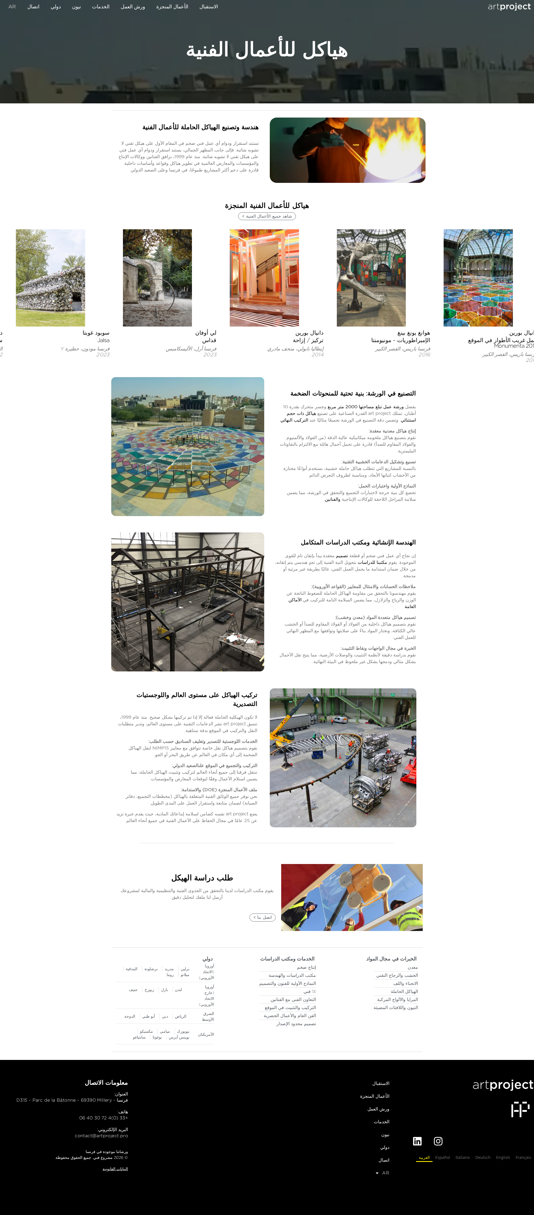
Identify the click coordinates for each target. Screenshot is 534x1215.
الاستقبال (208, 6)
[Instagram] (438, 1141)
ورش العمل (133, 6)
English (503, 1157)
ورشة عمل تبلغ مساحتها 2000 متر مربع (366, 406)
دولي (56, 6)
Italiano (463, 1157)
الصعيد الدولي (186, 765)
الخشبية (362, 461)
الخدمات (101, 6)
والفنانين (332, 499)
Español (442, 1157)
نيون (76, 6)
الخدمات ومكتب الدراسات (287, 958)
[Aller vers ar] (509, 7)
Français (523, 1157)
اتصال (33, 6)
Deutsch (483, 1157)
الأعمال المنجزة (172, 6)
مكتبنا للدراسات (372, 562)
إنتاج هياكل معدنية (399, 431)
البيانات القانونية (115, 1169)
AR (12, 6)
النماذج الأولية (403, 486)
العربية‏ (424, 1157)
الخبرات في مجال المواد (391, 958)
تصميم (342, 555)
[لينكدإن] (417, 1141)
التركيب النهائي (294, 420)
